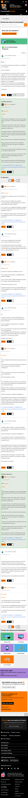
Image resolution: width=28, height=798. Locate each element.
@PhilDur (3, 114)
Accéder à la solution (19, 94)
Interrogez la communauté (9, 33)
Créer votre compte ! (7, 703)
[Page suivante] (18, 180)
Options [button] (23, 52)
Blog (21, 14)
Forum (7, 14)
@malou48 (6, 111)
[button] (26, 55)
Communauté (8, 11)
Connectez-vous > (6, 709)
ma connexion (6, 18)
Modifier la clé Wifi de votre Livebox (9, 675)
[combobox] (12, 24)
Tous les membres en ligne (8, 687)
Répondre (3, 171)
